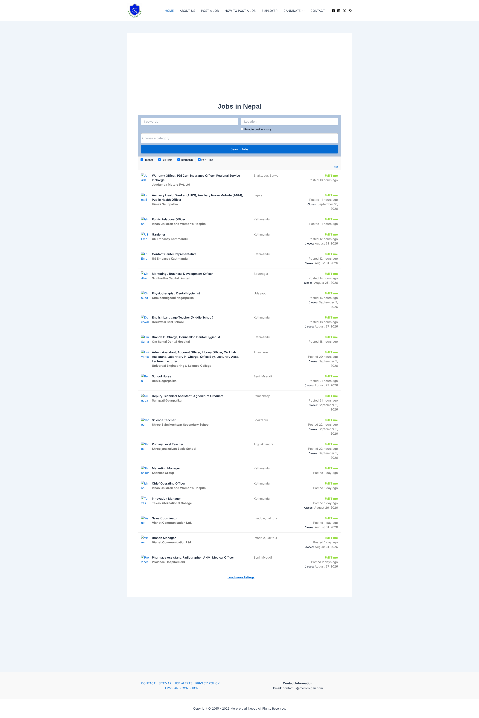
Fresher (148, 159)
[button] (302, 10)
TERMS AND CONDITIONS (181, 688)
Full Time (166, 159)
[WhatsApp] (350, 11)
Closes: (312, 204)
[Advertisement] (239, 70)
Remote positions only (257, 129)
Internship (186, 159)
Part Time (207, 159)
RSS (336, 166)
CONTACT (317, 11)
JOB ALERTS (183, 683)
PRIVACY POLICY (207, 683)
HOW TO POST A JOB (240, 11)
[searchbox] (239, 138)
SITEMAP (164, 683)
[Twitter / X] (344, 11)
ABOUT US (187, 11)
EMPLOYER (269, 11)
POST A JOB (210, 11)
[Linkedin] (339, 11)
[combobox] (239, 138)
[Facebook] (333, 11)
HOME (169, 11)
